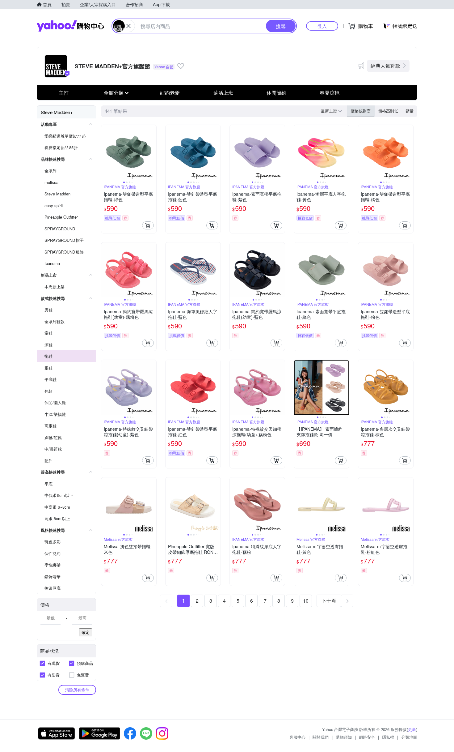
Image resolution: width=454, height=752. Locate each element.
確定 (86, 632)
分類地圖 (409, 737)
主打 (64, 92)
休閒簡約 (276, 92)
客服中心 (297, 737)
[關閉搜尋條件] (128, 26)
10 (306, 600)
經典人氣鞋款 (385, 65)
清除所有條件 (77, 690)
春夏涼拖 (329, 92)
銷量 (410, 111)
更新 (412, 729)
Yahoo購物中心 (70, 26)
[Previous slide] (105, 152)
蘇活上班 (223, 92)
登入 (322, 26)
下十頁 (329, 600)
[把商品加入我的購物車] (148, 225)
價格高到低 (388, 111)
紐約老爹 (170, 92)
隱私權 (388, 737)
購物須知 (344, 737)
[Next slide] (152, 152)
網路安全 (367, 737)
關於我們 (321, 737)
